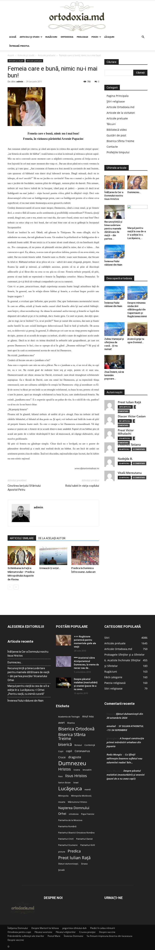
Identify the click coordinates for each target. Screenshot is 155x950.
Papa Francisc (87, 814)
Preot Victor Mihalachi (126, 431)
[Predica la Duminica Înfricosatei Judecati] (85, 555)
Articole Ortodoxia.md (120, 107)
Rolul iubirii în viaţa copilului (82, 485)
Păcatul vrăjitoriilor (66, 932)
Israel (75, 782)
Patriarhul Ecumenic (68, 845)
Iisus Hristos (76, 776)
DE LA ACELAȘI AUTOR (51, 538)
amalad (111, 726)
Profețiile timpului (118, 152)
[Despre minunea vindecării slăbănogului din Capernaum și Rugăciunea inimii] (137, 293)
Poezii (94, 36)
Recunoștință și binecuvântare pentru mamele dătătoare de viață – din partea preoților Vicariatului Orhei (28, 674)
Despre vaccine (107, 932)
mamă (87, 789)
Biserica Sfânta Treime (72, 737)
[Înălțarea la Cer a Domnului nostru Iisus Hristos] (114, 182)
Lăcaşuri (109, 36)
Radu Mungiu (114, 754)
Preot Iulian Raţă (129, 402)
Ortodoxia (67, 36)
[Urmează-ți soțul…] (53, 555)
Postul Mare (54, 936)
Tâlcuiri (111, 124)
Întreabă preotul (19, 45)
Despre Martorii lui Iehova (45, 928)
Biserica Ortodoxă (76, 729)
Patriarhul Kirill (87, 845)
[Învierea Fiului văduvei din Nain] (114, 251)
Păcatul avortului (43, 932)
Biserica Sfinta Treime (120, 141)
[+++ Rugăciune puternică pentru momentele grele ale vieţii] (63, 640)
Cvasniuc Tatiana (129, 444)
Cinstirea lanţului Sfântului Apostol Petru (24, 487)
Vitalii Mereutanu (130, 473)
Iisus (60, 776)
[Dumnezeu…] (137, 182)
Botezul (78, 745)
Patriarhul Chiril (66, 839)
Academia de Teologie (69, 716)
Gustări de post (116, 135)
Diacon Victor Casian (132, 416)
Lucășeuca (70, 788)
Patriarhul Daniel (84, 839)
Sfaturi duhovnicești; (68, 863)
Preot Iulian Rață (74, 858)
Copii (60, 751)
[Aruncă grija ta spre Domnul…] (137, 329)
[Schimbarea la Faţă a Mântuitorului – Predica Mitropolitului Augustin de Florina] (21, 555)
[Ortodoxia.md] (77, 16)
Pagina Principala (118, 96)
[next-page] (16, 587)
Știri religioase (116, 101)
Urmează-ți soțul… (49, 568)
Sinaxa (84, 863)
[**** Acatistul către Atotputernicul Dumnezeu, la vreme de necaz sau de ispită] (63, 661)
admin (19, 81)
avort (61, 722)
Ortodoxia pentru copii (19, 932)
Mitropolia (63, 795)
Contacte (112, 146)
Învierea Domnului (73, 936)
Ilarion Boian (64, 782)
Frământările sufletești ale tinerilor (26, 936)
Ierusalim (87, 769)
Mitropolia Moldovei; (81, 795)
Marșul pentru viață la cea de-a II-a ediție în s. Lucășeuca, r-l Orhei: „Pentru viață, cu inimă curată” (28, 689)
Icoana (77, 769)
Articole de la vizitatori (121, 113)
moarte (61, 802)
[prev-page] (10, 587)
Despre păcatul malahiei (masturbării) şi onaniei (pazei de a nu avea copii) (126, 774)
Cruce (62, 757)
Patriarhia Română (67, 826)
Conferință (89, 745)
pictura (61, 851)
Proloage (82, 36)
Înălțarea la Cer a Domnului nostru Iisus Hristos (113, 195)
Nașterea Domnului (73, 808)
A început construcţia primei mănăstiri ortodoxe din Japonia (125, 742)
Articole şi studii (30, 36)
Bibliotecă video (117, 129)
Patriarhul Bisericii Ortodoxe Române (76, 832)
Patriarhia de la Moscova (70, 820)
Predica (74, 851)
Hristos (64, 769)
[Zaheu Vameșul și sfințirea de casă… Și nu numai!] (114, 329)
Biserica (71, 723)
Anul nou (88, 716)
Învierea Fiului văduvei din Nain (25, 700)
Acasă (12, 36)
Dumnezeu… (134, 192)
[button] (142, 37)
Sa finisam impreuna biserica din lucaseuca (109, 936)
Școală (61, 870)
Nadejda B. (125, 458)
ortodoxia (73, 814)
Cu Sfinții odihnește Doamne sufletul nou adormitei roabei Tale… (124, 758)
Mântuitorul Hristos (77, 802)
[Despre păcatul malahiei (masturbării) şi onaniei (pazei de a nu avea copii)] (63, 682)
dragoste (74, 757)
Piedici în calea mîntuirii (102, 928)
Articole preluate (46, 55)
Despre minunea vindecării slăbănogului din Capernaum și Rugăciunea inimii (137, 309)
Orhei (62, 814)
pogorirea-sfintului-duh (74, 928)
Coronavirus (82, 751)
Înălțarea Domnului (18, 928)
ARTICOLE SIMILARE (22, 538)
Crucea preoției (87, 932)
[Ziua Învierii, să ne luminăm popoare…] (114, 362)
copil (69, 751)
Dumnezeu (72, 763)
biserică (65, 744)
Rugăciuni (51, 36)
